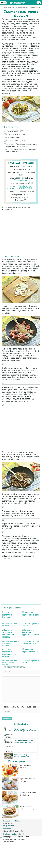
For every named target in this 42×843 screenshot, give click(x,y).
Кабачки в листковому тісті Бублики (27, 794)
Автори (17, 821)
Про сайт (6, 821)
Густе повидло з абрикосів (25, 766)
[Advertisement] (21, 233)
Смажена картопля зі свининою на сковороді (10, 643)
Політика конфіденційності (13, 834)
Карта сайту (8, 828)
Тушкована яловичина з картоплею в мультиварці (24, 742)
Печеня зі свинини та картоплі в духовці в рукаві (25, 730)
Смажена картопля (26, 188)
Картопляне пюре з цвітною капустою (22, 756)
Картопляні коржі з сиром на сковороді (26, 807)
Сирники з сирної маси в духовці (27, 780)
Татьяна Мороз (21, 180)
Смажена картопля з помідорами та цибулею (10, 662)
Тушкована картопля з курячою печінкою (31, 642)
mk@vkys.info (8, 826)
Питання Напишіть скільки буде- (21, 707)
